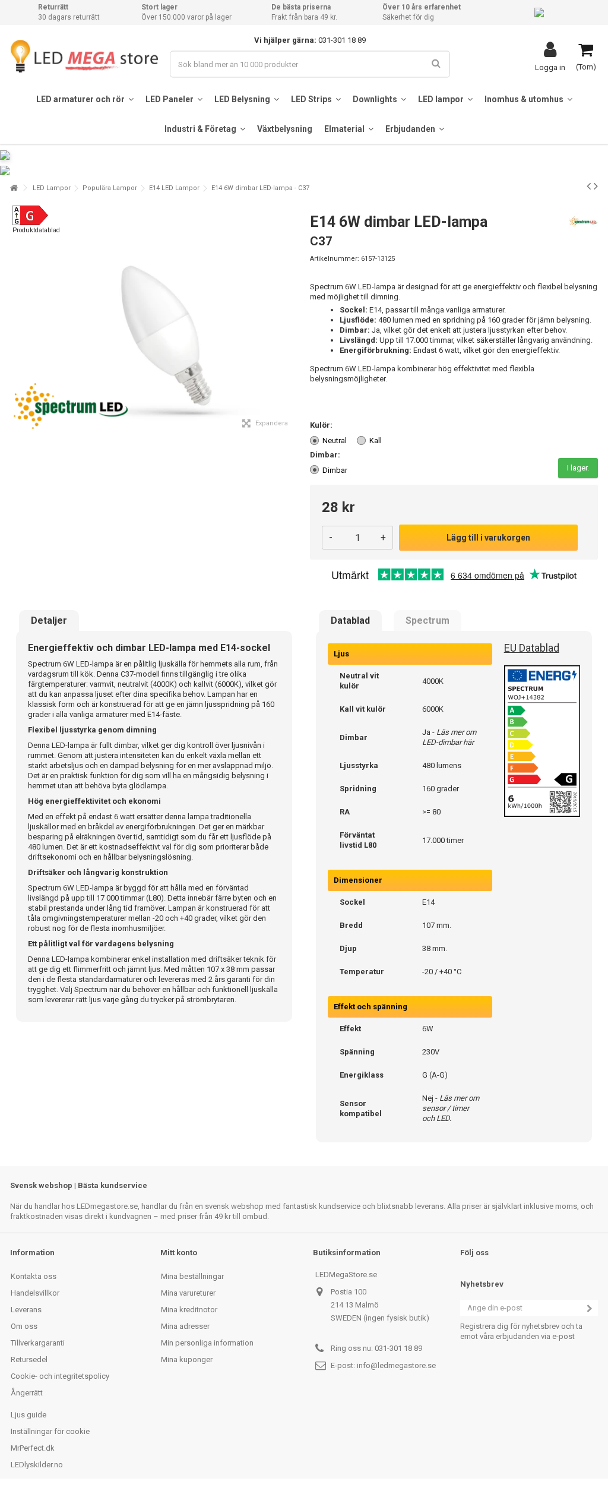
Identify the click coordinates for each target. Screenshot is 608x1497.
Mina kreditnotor (189, 1309)
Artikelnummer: (334, 259)
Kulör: (322, 425)
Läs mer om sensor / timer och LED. (450, 1108)
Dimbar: (326, 454)
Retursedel (29, 1359)
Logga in (550, 67)
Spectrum (427, 621)
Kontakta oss (33, 1276)
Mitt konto (178, 1252)
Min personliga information (207, 1342)
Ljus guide (28, 1414)
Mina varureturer (188, 1292)
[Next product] (596, 186)
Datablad (350, 621)
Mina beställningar (192, 1276)
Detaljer (49, 621)
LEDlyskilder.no (37, 1464)
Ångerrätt (27, 1392)
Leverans (26, 1309)
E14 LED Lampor (174, 188)
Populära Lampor (110, 188)
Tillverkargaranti (38, 1342)
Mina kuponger (187, 1359)
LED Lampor (52, 188)
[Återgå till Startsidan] (13, 188)
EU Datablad (531, 648)
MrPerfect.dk (33, 1448)
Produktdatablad (36, 230)
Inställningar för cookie (50, 1431)
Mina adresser (185, 1326)
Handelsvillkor (35, 1292)
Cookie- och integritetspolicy (60, 1376)
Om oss (24, 1326)
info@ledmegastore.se (396, 1365)
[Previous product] (589, 186)
